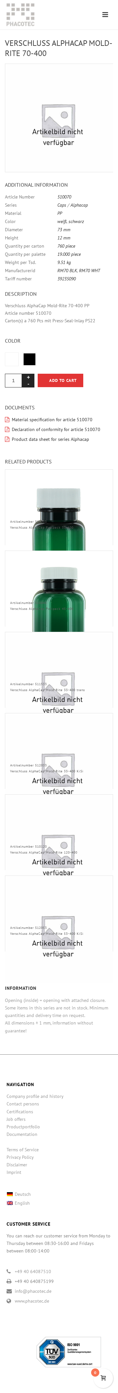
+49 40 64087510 (33, 1271)
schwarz (76, 221)
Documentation (22, 1134)
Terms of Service (23, 1150)
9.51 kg (64, 262)
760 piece (66, 246)
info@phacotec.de (33, 1291)
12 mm (63, 238)
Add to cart (63, 380)
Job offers (16, 1119)
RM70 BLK (67, 270)
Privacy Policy (20, 1157)
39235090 (66, 279)
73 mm (63, 230)
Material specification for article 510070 (52, 420)
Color (13, 340)
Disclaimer (17, 1165)
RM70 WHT (89, 270)
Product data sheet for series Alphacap (50, 439)
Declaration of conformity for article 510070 (56, 429)
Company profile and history (35, 1096)
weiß (62, 221)
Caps (61, 205)
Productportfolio (23, 1127)
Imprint (14, 1172)
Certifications (20, 1112)
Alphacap (79, 205)
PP (59, 213)
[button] (100, 76)
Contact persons (23, 1104)
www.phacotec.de (32, 1301)
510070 (64, 197)
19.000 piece (69, 254)
